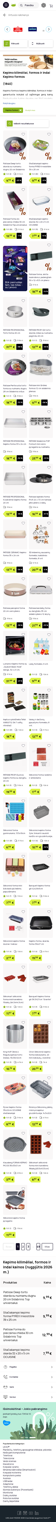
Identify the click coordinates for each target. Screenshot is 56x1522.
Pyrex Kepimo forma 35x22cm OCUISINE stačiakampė (12, 1110)
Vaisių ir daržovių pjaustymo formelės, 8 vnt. (39, 722)
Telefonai (7, 1455)
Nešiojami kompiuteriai (14, 1452)
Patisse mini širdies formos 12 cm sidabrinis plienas (39, 388)
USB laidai (7, 1481)
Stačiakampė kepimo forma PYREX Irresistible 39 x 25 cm (40, 166)
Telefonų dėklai (10, 1486)
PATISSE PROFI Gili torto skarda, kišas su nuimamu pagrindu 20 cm (41, 333)
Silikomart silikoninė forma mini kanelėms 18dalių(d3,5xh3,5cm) (39, 1165)
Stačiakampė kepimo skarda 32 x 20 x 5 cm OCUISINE (39, 221)
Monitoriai (8, 1492)
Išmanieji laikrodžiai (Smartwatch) (19, 1469)
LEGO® (6, 1446)
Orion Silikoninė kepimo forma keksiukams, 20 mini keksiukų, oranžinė (39, 1054)
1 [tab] (22, 1438)
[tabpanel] (28, 1421)
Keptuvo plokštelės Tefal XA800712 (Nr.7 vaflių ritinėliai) (14, 722)
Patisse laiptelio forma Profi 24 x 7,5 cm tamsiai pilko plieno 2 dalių (40, 499)
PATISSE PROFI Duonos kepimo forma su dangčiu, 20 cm (15, 777)
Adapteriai (8, 1484)
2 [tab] (26, 1438)
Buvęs (9, 1246)
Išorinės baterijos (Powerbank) (18, 1489)
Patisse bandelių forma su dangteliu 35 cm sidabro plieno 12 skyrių (39, 611)
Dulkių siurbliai (10, 1495)
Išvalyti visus (30, 110)
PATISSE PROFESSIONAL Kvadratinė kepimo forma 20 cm (14, 499)
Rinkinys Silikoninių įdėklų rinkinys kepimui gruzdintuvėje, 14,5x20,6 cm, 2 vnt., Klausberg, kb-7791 (40, 1113)
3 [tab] (33, 1438)
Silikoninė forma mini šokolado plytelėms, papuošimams (12, 888)
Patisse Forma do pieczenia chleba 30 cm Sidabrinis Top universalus (15, 221)
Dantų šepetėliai (11, 1501)
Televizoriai (8, 1458)
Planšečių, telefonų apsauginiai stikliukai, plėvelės (27, 1449)
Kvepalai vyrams (11, 1466)
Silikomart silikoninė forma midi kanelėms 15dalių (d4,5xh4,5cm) (13, 999)
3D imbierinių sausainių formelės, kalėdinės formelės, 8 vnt (39, 555)
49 (38, 1246)
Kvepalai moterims (12, 1472)
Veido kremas (9, 1461)
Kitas (47, 1246)
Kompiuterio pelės (12, 1475)
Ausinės (7, 1478)
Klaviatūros (8, 1464)
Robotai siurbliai (11, 1498)
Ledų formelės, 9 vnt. (38, 664)
